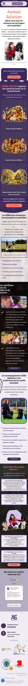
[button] (2, 680)
